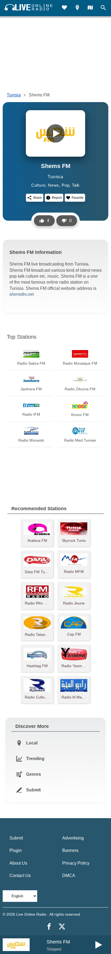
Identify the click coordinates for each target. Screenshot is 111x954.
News (53, 185)
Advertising (73, 838)
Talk (76, 185)
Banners (70, 850)
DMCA (68, 875)
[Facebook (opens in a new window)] (49, 926)
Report (57, 198)
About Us (18, 863)
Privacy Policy (75, 863)
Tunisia (14, 95)
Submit (16, 838)
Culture (38, 185)
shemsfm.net (21, 294)
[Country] (90, 8)
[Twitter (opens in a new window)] (62, 926)
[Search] (103, 8)
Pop (65, 185)
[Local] (77, 8)
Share (37, 198)
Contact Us (20, 875)
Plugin (15, 850)
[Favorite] (64, 8)
